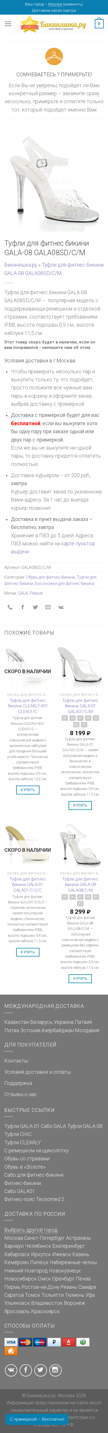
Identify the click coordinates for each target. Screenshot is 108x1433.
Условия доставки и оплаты (37, 1072)
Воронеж (74, 1303)
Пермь (12, 1287)
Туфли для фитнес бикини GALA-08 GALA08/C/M (80, 884)
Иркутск (41, 1254)
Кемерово (16, 1262)
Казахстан (16, 1022)
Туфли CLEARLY (22, 1142)
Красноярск (45, 1311)
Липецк (39, 1262)
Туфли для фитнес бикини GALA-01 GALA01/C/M (80, 706)
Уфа (90, 1295)
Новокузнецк (65, 1271)
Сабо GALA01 (19, 1191)
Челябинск (38, 1246)
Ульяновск (17, 1303)
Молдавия (87, 1030)
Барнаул (14, 1246)
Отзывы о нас (20, 1094)
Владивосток (47, 1303)
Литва (11, 1030)
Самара (87, 1287)
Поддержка (18, 1083)
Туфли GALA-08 (85, 1126)
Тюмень (74, 1295)
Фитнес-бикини (22, 1183)
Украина (63, 1022)
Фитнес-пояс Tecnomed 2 (34, 1199)
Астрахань (78, 1238)
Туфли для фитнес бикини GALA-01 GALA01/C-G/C (28, 884)
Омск (44, 1279)
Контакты (16, 1061)
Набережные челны (73, 1262)
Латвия (83, 1022)
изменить (73, 4)
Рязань (68, 1287)
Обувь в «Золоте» (25, 1167)
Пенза (83, 1279)
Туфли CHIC (18, 1134)
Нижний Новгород (26, 1271)
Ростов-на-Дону (40, 1287)
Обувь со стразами (27, 1158)
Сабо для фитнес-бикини (33, 1175)
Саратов (14, 1295)
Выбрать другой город (31, 1230)
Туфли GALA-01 (22, 1126)
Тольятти (52, 1295)
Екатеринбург (68, 1246)
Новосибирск (20, 1279)
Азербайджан (57, 1030)
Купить (28, 790)
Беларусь (41, 1022)
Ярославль (17, 1311)
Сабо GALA (53, 1126)
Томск (32, 1295)
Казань (80, 1254)
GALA (23, 593)
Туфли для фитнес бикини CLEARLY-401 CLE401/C (28, 706)
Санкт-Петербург (44, 1238)
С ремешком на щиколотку (36, 1150)
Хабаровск (17, 1254)
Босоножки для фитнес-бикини (64, 583)
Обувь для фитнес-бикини (50, 577)
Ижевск (61, 1254)
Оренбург (63, 1279)
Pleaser (36, 593)
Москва (55, 4)
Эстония (30, 1030)
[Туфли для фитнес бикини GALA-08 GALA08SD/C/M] (54, 182)
